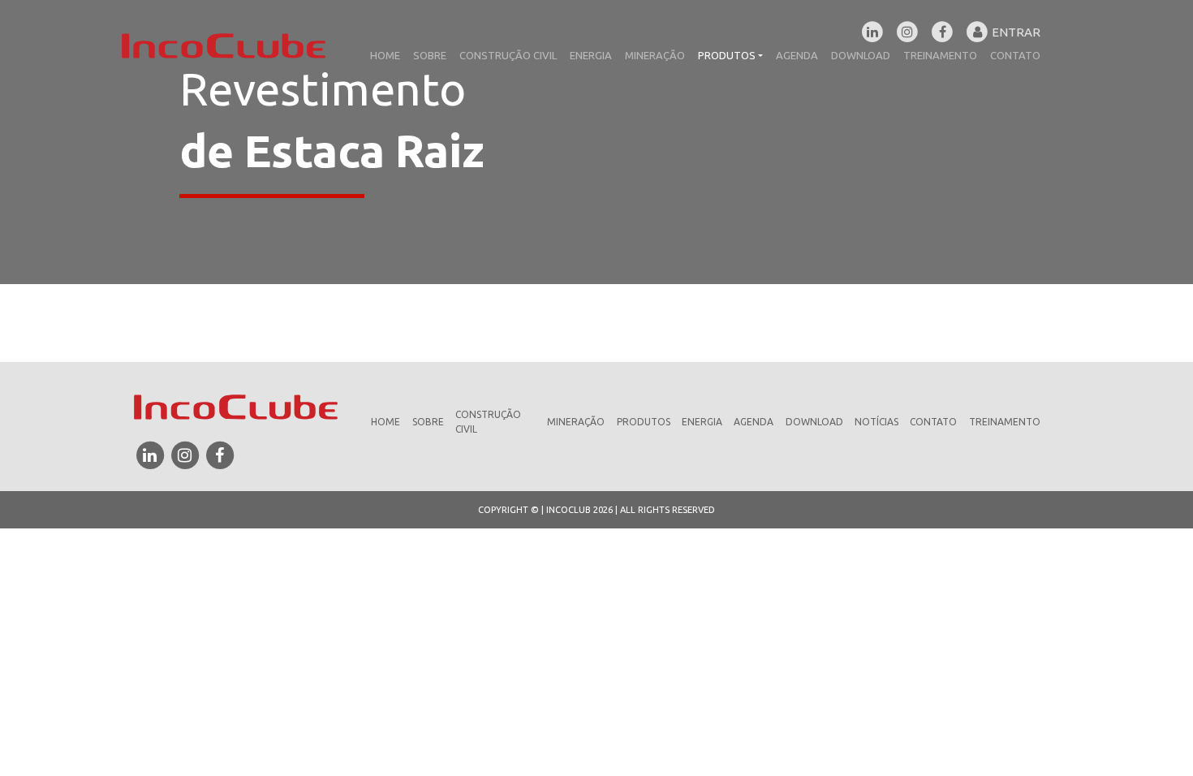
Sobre (429, 55)
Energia (591, 55)
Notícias (876, 421)
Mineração (655, 55)
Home (385, 55)
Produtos (727, 55)
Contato (1015, 55)
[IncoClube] (223, 45)
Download (860, 55)
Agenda (797, 55)
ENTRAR (1014, 28)
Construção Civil (508, 55)
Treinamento (940, 55)
